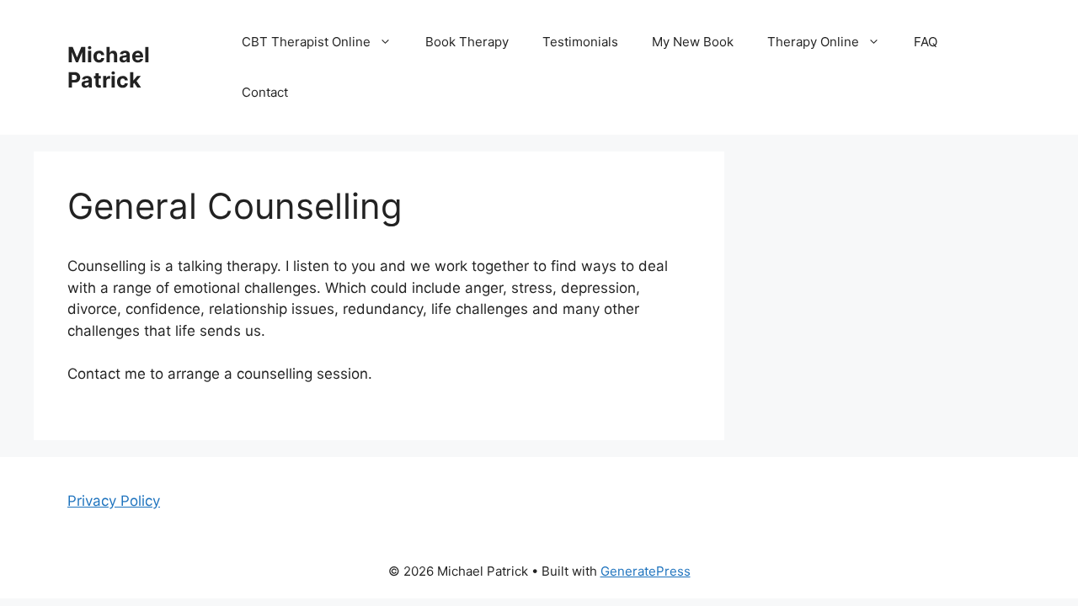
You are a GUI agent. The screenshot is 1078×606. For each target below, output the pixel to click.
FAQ (925, 42)
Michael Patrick (108, 67)
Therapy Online (813, 42)
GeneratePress (645, 571)
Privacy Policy (113, 500)
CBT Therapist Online (306, 42)
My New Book (693, 42)
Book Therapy (467, 42)
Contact (265, 92)
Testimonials (580, 42)
